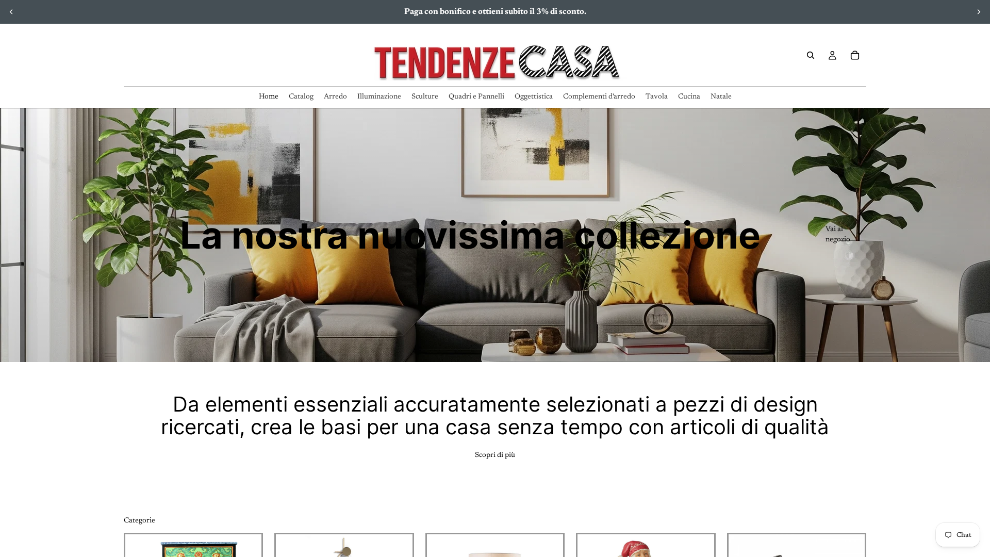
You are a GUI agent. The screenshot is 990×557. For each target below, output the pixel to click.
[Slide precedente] (11, 12)
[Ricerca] (810, 55)
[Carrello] (855, 55)
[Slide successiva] (978, 12)
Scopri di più (495, 455)
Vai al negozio (838, 234)
